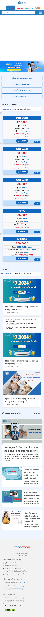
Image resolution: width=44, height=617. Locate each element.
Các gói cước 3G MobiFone (13, 568)
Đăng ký (22, 141)
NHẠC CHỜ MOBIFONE (22, 96)
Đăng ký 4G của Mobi (11, 565)
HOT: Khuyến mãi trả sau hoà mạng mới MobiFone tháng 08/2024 (21, 320)
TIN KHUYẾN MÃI (6, 274)
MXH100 (22, 239)
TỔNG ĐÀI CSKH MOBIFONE (22, 78)
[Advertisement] (22, 38)
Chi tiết (37, 141)
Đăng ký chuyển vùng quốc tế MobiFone (17, 574)
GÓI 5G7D (22, 179)
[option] (22, 66)
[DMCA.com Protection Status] (10, 610)
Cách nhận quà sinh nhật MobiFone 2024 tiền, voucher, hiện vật (19, 324)
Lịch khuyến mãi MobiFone (13, 563)
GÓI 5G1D (22, 118)
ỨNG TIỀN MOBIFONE (22, 84)
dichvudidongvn (19, 589)
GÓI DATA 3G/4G (6, 109)
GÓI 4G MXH (28, 109)
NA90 (22, 210)
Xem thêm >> (38, 413)
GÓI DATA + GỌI (17, 109)
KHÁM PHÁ (27, 274)
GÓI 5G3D (22, 149)
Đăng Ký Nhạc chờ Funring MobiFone (16, 571)
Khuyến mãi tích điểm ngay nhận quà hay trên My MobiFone (21, 327)
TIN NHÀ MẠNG (18, 274)
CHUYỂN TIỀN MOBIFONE (22, 90)
